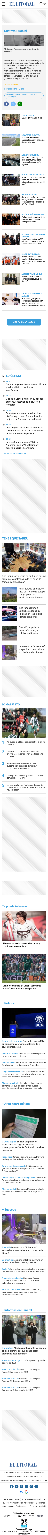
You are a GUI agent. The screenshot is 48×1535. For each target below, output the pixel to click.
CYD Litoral (11, 1476)
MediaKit (43, 1506)
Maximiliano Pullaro (15, 89)
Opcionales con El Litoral (26, 1506)
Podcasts (21, 1476)
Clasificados (38, 1472)
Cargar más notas (24, 322)
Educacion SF (41, 1480)
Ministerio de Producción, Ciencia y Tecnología (21, 95)
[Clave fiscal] (24, 1527)
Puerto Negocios (20, 1480)
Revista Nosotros (24, 1472)
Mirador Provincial (34, 1476)
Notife (31, 1480)
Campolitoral (10, 1472)
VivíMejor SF (6, 1480)
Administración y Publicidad (22, 1503)
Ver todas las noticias (13, 453)
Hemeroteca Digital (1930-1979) (17, 1499)
